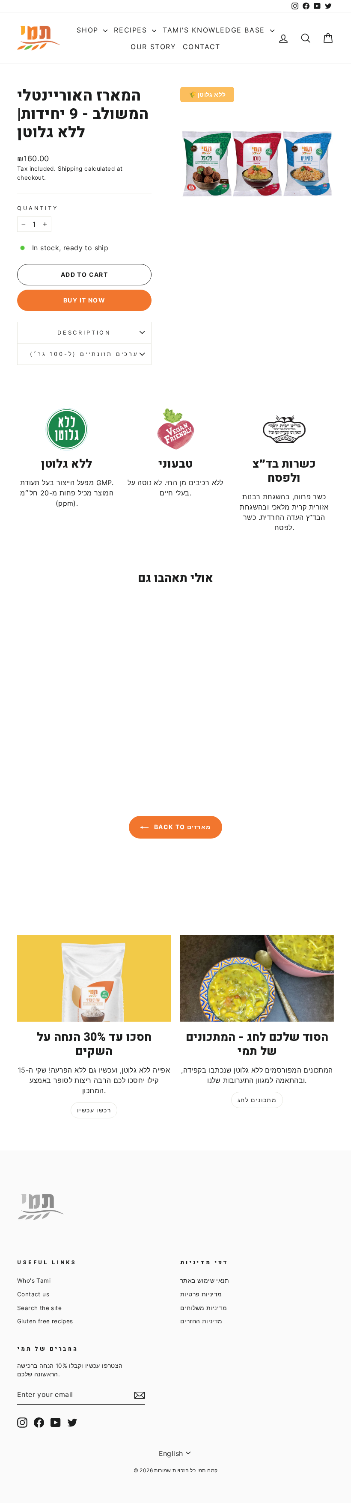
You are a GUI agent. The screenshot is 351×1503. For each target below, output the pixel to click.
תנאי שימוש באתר (204, 1280)
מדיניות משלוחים (203, 1307)
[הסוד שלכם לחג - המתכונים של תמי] (257, 978)
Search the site (39, 1307)
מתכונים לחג (257, 1099)
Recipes (132, 30)
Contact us (33, 1294)
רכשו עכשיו (94, 1110)
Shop (89, 30)
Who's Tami (34, 1280)
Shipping (70, 168)
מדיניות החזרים (201, 1321)
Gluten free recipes (45, 1321)
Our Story (153, 46)
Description (84, 332)
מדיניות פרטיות (201, 1294)
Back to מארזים (181, 826)
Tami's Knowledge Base (215, 30)
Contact (201, 46)
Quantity (38, 208)
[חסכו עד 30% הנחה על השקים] (94, 978)
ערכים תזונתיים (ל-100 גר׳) (84, 354)
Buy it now (84, 300)
